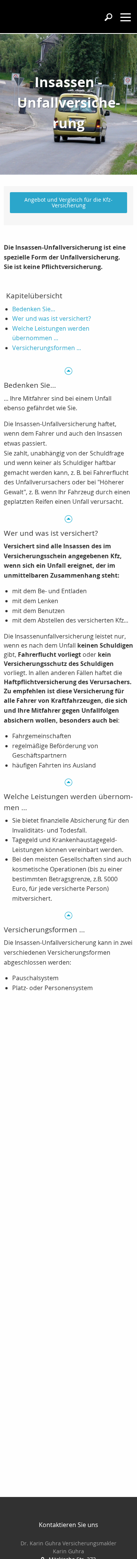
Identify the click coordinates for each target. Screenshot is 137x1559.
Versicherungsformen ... (46, 348)
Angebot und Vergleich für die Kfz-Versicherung (68, 202)
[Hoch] (68, 370)
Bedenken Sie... (33, 309)
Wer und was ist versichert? (51, 318)
